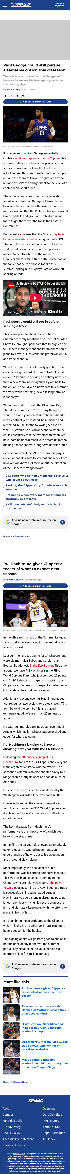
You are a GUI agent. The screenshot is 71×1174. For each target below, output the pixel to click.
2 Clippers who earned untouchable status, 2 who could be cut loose (37, 477)
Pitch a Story (51, 1120)
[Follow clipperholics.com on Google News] (62, 522)
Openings (49, 1108)
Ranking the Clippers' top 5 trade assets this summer (37, 487)
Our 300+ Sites (52, 1114)
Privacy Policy (12, 1127)
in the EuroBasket (41, 665)
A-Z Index (49, 1139)
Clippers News (20, 1082)
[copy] (23, 95)
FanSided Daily (12, 1120)
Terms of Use (51, 1127)
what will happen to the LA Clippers (38, 158)
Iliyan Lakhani (15, 579)
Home (6, 536)
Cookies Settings (14, 1145)
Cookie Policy (11, 1133)
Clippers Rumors (21, 536)
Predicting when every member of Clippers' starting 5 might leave (36, 496)
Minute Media (19, 1154)
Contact (8, 1114)
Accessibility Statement (18, 1139)
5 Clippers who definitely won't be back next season (33, 506)
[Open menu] (5, 5)
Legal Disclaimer (54, 1133)
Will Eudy (12, 89)
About (7, 1108)
